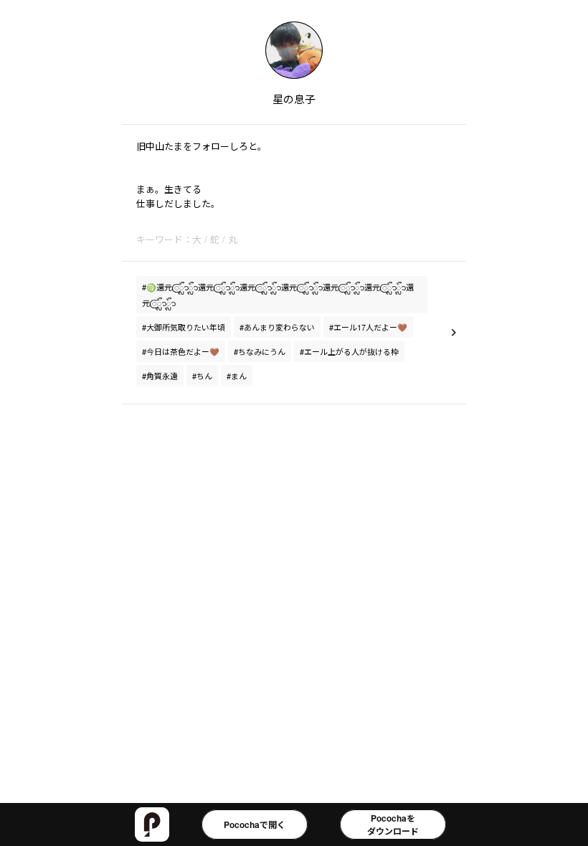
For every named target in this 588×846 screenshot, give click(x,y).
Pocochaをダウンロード (393, 824)
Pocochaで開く (254, 824)
